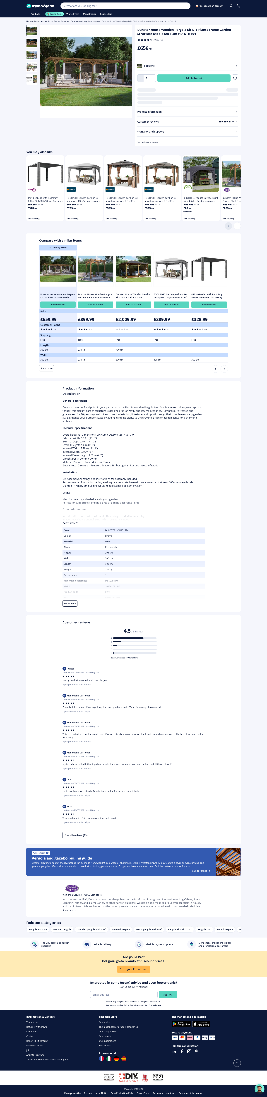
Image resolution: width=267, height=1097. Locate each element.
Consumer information (191, 1093)
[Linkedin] (174, 1051)
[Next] (237, 226)
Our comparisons (108, 1031)
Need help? (32, 1031)
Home (29, 21)
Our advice (104, 1022)
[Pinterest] (196, 1051)
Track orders (32, 1022)
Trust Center (144, 1093)
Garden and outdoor (43, 21)
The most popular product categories (118, 1026)
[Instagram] (189, 1051)
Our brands (105, 1036)
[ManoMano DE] (116, 1058)
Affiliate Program (35, 1054)
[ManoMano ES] (123, 1058)
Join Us (30, 1050)
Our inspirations (107, 1040)
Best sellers (105, 1045)
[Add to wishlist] (235, 78)
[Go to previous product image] (46, 72)
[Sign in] (231, 5)
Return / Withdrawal (37, 1026)
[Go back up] (237, 1063)
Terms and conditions (164, 1093)
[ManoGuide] (260, 1089)
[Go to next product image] (126, 72)
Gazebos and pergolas (81, 21)
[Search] (64, 6)
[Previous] (215, 369)
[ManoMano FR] (101, 1058)
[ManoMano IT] (108, 1058)
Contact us (31, 1036)
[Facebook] (181, 1051)
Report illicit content (37, 1040)
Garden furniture (61, 21)
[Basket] (238, 5)
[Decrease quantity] (140, 78)
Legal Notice (101, 1093)
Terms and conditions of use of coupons (47, 1059)
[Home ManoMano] (41, 5)
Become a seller (34, 1045)
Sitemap (88, 1093)
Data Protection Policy (123, 1093)
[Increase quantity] (153, 78)
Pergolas (96, 21)
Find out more (155, 1005)
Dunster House (151, 142)
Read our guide (199, 870)
